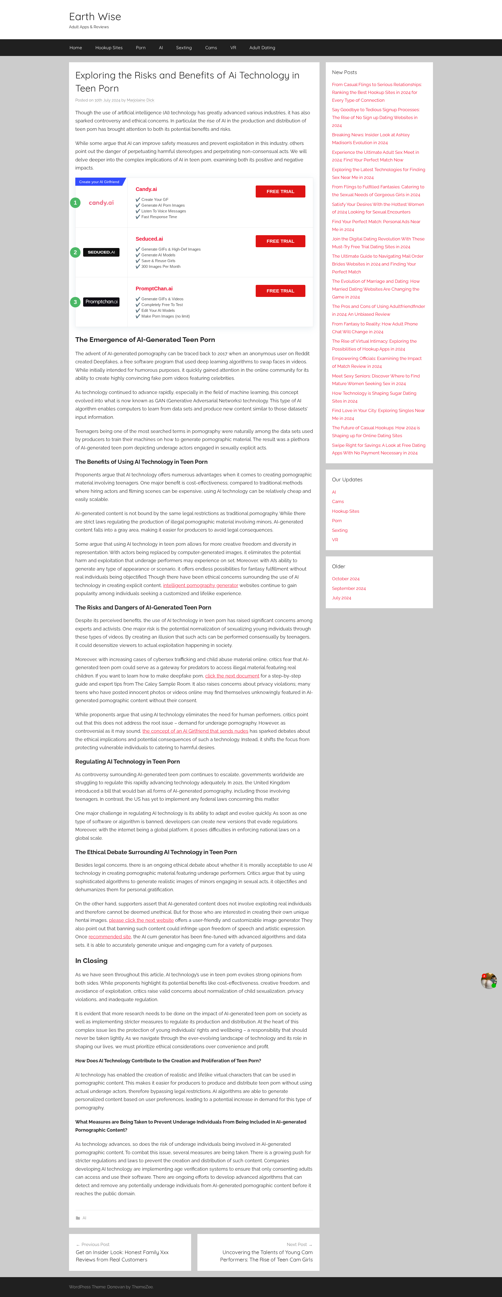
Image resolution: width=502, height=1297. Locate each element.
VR (233, 47)
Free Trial (280, 191)
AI (161, 47)
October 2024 (346, 578)
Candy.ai (146, 189)
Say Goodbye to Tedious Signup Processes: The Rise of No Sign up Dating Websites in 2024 (376, 117)
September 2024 (349, 588)
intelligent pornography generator (200, 585)
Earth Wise (95, 16)
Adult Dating (262, 47)
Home (76, 47)
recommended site (110, 936)
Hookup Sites (109, 47)
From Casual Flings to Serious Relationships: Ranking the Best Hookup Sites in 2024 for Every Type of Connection (377, 92)
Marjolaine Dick (140, 100)
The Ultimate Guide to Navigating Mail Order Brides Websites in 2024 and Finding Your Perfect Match (378, 263)
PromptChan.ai (154, 288)
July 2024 (341, 597)
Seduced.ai (149, 239)
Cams (211, 47)
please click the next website (141, 920)
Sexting (184, 47)
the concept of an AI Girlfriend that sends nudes (195, 731)
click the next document (232, 676)
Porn (141, 47)
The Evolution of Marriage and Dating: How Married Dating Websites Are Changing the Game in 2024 (376, 289)
